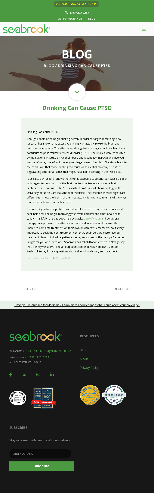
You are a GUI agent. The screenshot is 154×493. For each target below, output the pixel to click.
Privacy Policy (89, 368)
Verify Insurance (70, 18)
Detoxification (92, 218)
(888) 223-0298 (79, 12)
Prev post (32, 289)
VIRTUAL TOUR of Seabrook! (76, 4)
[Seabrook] (26, 29)
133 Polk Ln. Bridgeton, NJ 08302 (48, 351)
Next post (122, 289)
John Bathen (63, 257)
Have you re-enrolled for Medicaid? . (77, 305)
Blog (91, 18)
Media (84, 359)
